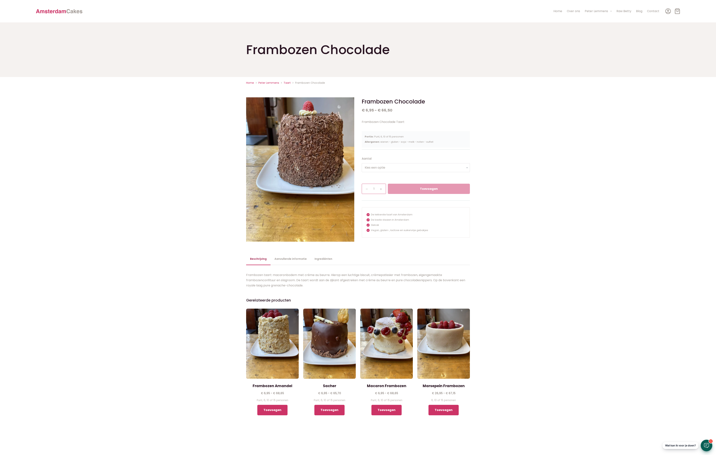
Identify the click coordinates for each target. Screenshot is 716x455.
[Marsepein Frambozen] (443, 344)
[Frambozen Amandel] (272, 344)
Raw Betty (623, 11)
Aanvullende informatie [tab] (290, 259)
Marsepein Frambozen (444, 385)
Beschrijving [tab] (258, 259)
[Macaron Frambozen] (386, 344)
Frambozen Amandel (272, 385)
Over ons (573, 11)
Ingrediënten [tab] (323, 259)
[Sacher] (329, 344)
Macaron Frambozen (386, 385)
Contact (653, 11)
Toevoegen (429, 189)
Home (557, 11)
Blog (639, 11)
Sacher (329, 385)
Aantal (367, 159)
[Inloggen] (668, 11)
